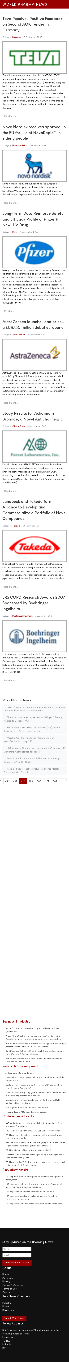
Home (5, 1274)
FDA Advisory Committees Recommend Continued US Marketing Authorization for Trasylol (34, 750)
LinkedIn (6, 1344)
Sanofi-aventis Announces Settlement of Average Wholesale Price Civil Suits (32, 760)
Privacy (6, 1281)
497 (15, 781)
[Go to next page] (61, 779)
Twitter (6, 1340)
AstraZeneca (18, 334)
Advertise (7, 1277)
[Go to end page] (65, 779)
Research (7, 1306)
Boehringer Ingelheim (22, 616)
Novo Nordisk (18, 145)
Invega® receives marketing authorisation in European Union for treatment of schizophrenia (34, 708)
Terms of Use (9, 1288)
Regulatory (8, 1310)
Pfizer (14, 232)
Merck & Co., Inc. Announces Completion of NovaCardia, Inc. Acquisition (29, 739)
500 (39, 781)
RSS (4, 1348)
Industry (6, 1302)
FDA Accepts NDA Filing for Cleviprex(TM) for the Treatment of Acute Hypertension (32, 729)
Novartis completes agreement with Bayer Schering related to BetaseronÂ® (33, 719)
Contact (7, 1292)
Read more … (11, 116)
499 (31, 781)
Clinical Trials (18, 426)
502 (55, 781)
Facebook (7, 1337)
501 (47, 781)
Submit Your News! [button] (14, 1318)
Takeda (16, 526)
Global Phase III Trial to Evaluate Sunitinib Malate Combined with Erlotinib (31, 770)
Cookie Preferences (12, 1285)
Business (16, 37)
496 (7, 781)
